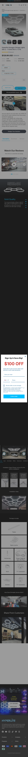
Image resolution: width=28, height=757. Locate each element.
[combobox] (6, 380)
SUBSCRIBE (14, 396)
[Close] (25, 356)
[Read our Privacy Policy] (24, 388)
